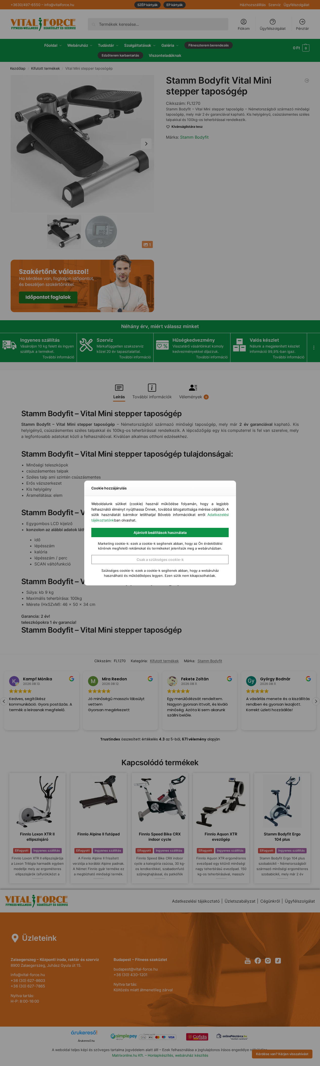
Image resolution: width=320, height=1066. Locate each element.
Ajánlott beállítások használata (160, 532)
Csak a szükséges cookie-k (160, 559)
